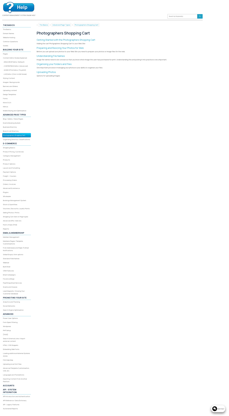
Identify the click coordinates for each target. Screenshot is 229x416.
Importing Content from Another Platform (15, 380)
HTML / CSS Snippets (10, 345)
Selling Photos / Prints (11, 213)
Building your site (13, 49)
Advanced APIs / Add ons (12, 221)
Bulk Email (6, 267)
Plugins (5, 192)
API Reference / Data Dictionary (14, 400)
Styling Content (9, 78)
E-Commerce (10, 143)
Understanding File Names (51, 56)
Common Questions (10, 41)
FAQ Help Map (8, 360)
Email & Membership (13, 233)
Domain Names (8, 33)
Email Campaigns (9, 275)
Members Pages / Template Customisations (13, 242)
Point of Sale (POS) (10, 225)
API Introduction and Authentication (16, 396)
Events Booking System (11, 123)
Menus (5, 107)
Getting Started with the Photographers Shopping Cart (66, 39)
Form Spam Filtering (10, 322)
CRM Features (8, 271)
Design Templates (9, 94)
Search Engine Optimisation (13, 310)
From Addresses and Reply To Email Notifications (16, 249)
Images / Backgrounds (11, 82)
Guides (5, 46)
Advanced (8, 314)
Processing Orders (10, 180)
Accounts (8, 385)
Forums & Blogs (8, 279)
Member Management (11, 237)
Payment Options (9, 172)
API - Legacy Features (11, 404)
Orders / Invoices (9, 184)
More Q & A (7, 102)
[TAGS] (5, 334)
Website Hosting (9, 37)
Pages (5, 54)
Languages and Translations (13, 375)
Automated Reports (10, 409)
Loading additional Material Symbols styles (16, 354)
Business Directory (10, 127)
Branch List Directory (11, 131)
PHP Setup (7, 330)
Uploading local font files (12, 364)
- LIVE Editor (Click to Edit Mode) (15, 74)
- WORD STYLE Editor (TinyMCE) (14, 70)
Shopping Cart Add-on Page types (15, 217)
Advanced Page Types (61, 25)
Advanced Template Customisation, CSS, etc (16, 369)
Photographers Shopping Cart (86, 25)
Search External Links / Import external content (14, 339)
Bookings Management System (14, 200)
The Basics (43, 25)
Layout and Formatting (11, 168)
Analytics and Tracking (11, 302)
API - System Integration (10, 391)
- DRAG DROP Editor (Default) (14, 62)
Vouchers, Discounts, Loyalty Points (16, 208)
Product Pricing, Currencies (13, 152)
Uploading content (10, 90)
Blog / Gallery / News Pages (13, 119)
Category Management (12, 156)
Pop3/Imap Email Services (12, 283)
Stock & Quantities (10, 204)
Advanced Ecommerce (11, 188)
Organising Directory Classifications (16, 139)
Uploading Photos (46, 72)
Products (6, 160)
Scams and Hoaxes (10, 287)
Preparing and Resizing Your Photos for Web (60, 48)
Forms (5, 98)
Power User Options (10, 318)
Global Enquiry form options (13, 254)
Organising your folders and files (54, 64)
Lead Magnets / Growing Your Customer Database (14, 292)
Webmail (6, 263)
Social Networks (9, 306)
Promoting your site (15, 297)
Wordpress (7, 326)
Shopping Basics (9, 148)
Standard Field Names (11, 258)
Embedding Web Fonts (11, 349)
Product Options (9, 164)
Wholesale (7, 196)
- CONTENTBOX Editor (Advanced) (15, 66)
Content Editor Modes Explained (15, 58)
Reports (6, 229)
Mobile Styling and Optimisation (14, 111)
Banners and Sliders (10, 86)
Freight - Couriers (9, 176)
